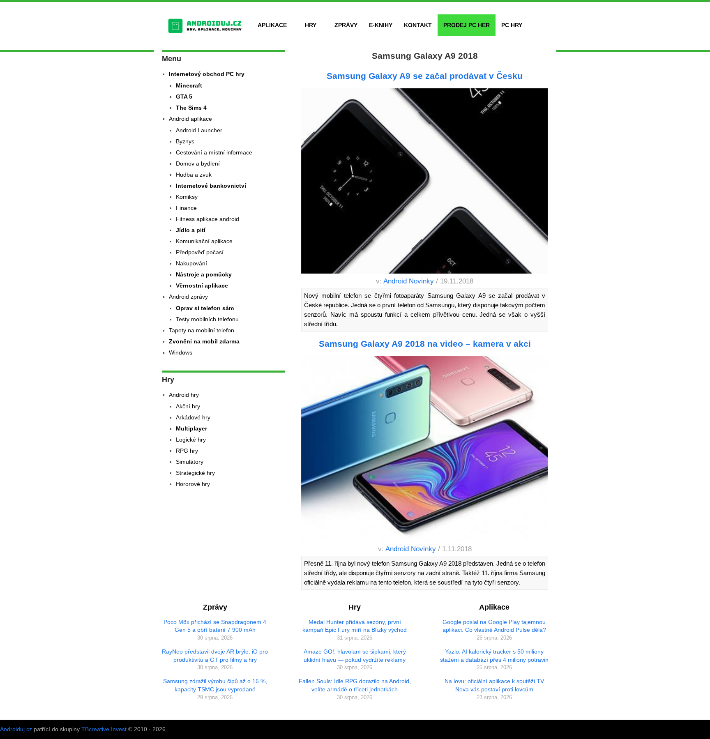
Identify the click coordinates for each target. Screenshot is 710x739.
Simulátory (189, 461)
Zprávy (345, 25)
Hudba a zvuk (194, 174)
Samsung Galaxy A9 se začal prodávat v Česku (425, 76)
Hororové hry (193, 484)
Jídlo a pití (190, 230)
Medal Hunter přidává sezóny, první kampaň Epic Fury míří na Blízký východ (354, 626)
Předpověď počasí (200, 252)
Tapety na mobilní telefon (201, 330)
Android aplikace (190, 118)
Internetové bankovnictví (211, 185)
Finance (186, 208)
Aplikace (272, 25)
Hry (310, 25)
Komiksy (187, 196)
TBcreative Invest (104, 729)
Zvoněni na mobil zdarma (204, 341)
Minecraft (189, 85)
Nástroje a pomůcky (204, 274)
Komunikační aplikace (204, 241)
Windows (180, 352)
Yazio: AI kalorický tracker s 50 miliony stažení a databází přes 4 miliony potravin (494, 655)
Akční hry (188, 406)
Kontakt (418, 25)
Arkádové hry (193, 417)
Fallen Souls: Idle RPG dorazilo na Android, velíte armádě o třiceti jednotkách (355, 685)
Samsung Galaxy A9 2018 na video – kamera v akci (425, 343)
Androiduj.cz (16, 729)
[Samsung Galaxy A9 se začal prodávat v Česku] (425, 182)
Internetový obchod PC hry (206, 74)
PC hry (511, 25)
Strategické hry (195, 473)
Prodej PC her (466, 25)
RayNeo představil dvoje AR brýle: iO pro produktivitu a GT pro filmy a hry (215, 655)
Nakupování (191, 263)
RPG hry (187, 450)
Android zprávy (188, 296)
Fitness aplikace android (207, 219)
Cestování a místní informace (214, 152)
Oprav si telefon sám (205, 308)
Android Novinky (408, 281)
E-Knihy (380, 25)
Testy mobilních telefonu (207, 319)
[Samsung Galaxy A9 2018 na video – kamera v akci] (425, 450)
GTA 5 (184, 96)
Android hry (184, 394)
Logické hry (191, 439)
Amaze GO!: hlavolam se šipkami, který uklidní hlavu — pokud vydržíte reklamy (355, 655)
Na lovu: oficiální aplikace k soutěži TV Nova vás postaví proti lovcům (494, 685)
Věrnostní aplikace (202, 285)
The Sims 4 (191, 107)
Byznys (185, 141)
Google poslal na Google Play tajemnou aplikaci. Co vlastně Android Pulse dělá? (494, 626)
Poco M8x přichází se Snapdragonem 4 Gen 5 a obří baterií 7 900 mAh (215, 626)
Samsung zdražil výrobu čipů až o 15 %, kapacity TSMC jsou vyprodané (215, 685)
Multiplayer (191, 428)
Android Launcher (199, 130)
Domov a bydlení (198, 163)
